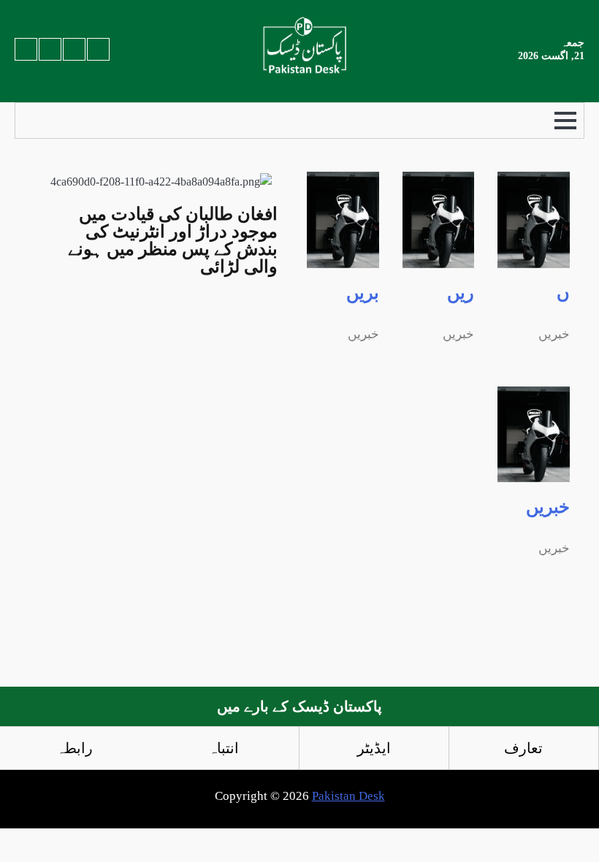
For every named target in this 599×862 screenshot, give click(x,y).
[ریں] (438, 259)
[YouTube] (26, 49)
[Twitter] (98, 49)
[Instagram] (50, 49)
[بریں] (343, 259)
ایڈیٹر (374, 748)
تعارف (523, 748)
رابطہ (74, 748)
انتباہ (223, 748)
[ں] (533, 259)
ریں (460, 292)
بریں (362, 292)
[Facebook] (74, 49)
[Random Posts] (48, 120)
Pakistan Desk (348, 796)
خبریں (548, 506)
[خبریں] (533, 473)
